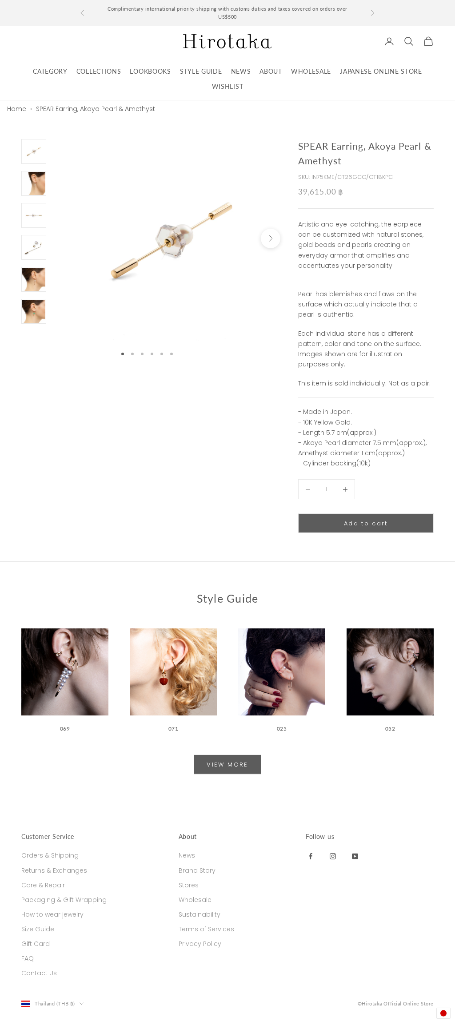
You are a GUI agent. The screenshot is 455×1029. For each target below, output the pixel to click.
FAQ (27, 958)
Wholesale (195, 899)
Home (16, 108)
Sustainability (199, 914)
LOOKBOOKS (150, 71)
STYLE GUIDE (201, 71)
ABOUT (270, 71)
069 (65, 728)
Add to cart (366, 523)
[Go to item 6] (33, 311)
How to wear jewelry (52, 914)
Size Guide (37, 929)
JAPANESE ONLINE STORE (381, 71)
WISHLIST (227, 86)
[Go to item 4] (33, 247)
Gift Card (35, 943)
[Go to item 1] (33, 151)
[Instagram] (333, 855)
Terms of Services (206, 929)
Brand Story (197, 870)
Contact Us (39, 973)
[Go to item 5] (33, 279)
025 (282, 728)
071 (173, 728)
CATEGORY (50, 71)
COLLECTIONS (98, 71)
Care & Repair (43, 885)
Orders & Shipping (50, 855)
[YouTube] (355, 855)
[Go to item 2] (33, 183)
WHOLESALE (311, 71)
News (187, 855)
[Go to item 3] (33, 215)
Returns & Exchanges (54, 870)
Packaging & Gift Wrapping (64, 899)
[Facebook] (310, 855)
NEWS (241, 71)
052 (390, 728)
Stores (189, 885)
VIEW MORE (227, 764)
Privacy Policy (200, 943)
